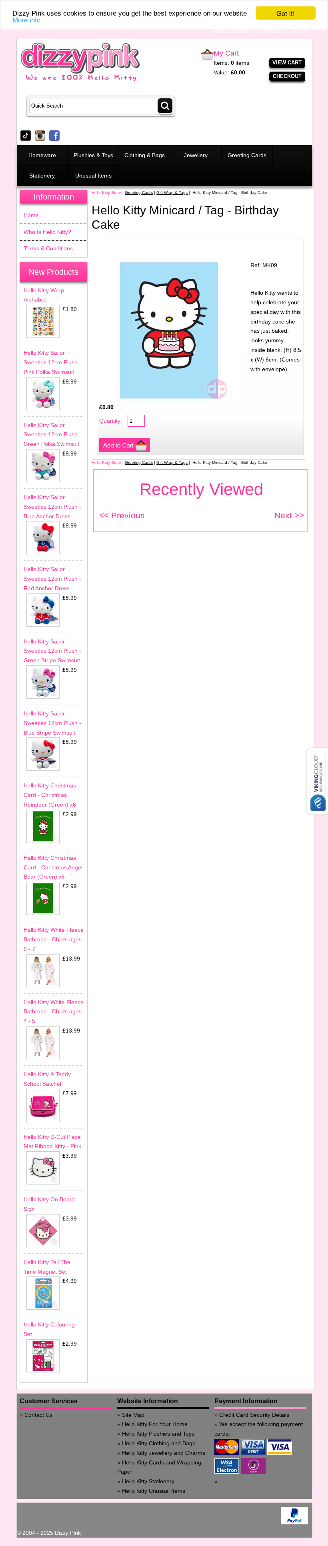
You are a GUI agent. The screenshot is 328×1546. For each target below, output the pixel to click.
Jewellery (196, 155)
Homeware (42, 155)
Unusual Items (93, 175)
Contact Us (38, 1415)
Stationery (42, 175)
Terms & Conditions (48, 248)
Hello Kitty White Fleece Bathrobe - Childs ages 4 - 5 (54, 1012)
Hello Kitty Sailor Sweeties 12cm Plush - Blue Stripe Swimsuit (52, 723)
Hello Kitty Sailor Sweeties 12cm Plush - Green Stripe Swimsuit (52, 651)
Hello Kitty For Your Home (155, 1424)
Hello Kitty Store (106, 192)
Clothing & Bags (144, 155)
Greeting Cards (247, 155)
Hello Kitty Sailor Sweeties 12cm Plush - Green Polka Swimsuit (52, 434)
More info (26, 20)
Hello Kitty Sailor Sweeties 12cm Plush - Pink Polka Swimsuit (52, 362)
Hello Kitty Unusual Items (153, 1491)
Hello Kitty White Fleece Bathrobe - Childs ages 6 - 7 (54, 939)
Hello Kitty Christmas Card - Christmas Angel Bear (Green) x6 (53, 867)
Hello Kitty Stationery (148, 1481)
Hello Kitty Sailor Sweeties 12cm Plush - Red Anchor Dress (52, 578)
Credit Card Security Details (254, 1415)
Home (31, 215)
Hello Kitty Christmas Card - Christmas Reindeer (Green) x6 (50, 795)
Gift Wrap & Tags (172, 192)
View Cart (287, 63)
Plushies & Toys (93, 155)
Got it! (285, 13)
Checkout (287, 76)
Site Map (133, 1415)
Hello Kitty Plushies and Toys (158, 1433)
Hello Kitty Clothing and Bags (158, 1443)
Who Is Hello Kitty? (47, 232)
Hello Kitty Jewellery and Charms (163, 1453)
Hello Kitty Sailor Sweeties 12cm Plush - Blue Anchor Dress (52, 506)
